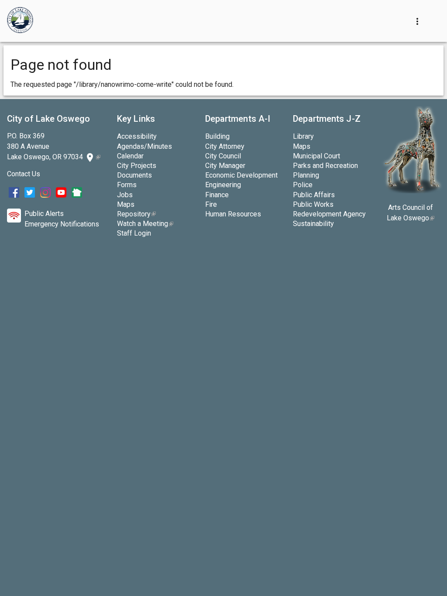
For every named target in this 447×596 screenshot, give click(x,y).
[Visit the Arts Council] (412, 191)
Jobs (125, 195)
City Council (223, 156)
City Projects (136, 165)
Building (217, 136)
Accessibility (137, 136)
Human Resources (233, 214)
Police (303, 185)
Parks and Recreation (325, 165)
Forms (127, 185)
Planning (306, 175)
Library (303, 136)
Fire (211, 204)
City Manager (225, 165)
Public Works (313, 204)
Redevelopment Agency (329, 214)
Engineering (223, 185)
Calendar (130, 156)
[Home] (20, 20)
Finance (217, 195)
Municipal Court (316, 156)
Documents (134, 175)
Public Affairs (314, 195)
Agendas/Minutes (144, 146)
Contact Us (23, 174)
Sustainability (313, 223)
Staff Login (134, 233)
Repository (136, 214)
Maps (125, 204)
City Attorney (224, 146)
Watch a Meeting (145, 223)
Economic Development (241, 175)
